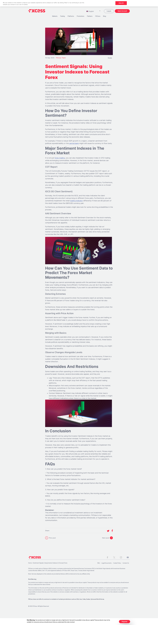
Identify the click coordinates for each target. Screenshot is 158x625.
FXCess (97, 16)
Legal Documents (106, 563)
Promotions (80, 16)
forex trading (60, 158)
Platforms (71, 16)
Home (30, 563)
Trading (62, 16)
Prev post (52, 538)
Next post (105, 538)
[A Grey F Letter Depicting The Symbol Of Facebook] (107, 557)
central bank (74, 143)
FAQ (98, 563)
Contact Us (126, 563)
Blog (104, 16)
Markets (54, 16)
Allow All (121, 3)
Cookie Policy (117, 563)
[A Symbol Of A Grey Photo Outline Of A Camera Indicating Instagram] (121, 557)
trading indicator (76, 201)
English (91, 11)
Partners (89, 16)
